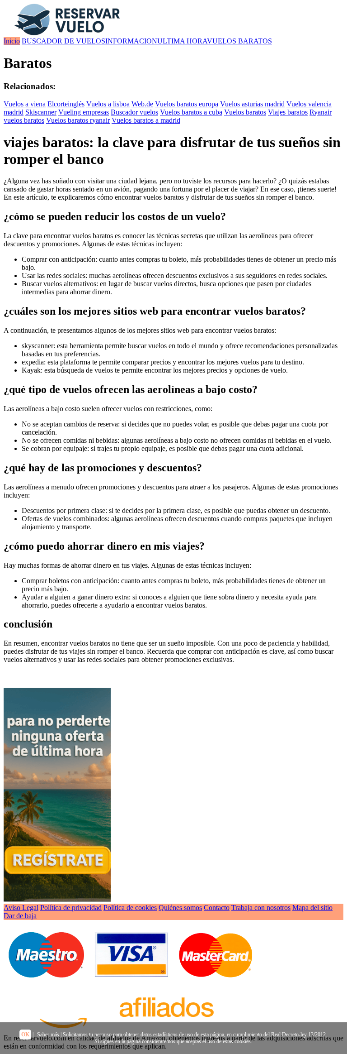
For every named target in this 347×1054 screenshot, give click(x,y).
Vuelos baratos (245, 112)
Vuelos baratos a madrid (146, 120)
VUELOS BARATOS (239, 41)
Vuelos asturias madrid (252, 104)
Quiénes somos (180, 907)
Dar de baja (20, 916)
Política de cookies (130, 907)
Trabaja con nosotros (261, 907)
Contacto (217, 907)
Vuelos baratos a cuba (191, 112)
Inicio (12, 41)
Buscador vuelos (134, 112)
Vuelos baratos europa (186, 104)
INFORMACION (131, 41)
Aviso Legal (21, 907)
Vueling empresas (83, 112)
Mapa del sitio (312, 907)
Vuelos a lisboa (108, 104)
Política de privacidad (71, 907)
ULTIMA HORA (182, 41)
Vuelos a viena (25, 104)
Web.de (142, 104)
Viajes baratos (288, 112)
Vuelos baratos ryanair (78, 120)
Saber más (48, 1034)
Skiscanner (40, 112)
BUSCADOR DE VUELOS (63, 41)
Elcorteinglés (65, 104)
